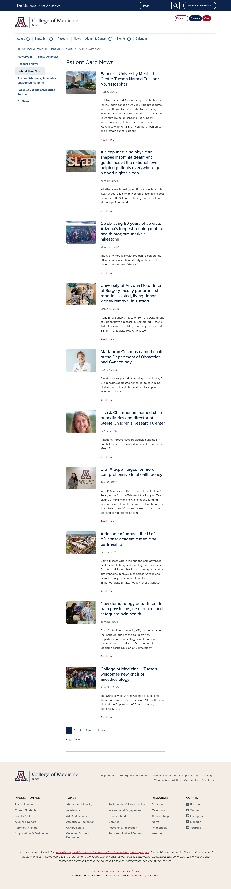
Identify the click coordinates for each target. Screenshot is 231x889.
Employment (108, 775)
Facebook (196, 804)
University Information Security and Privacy (115, 871)
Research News (28, 64)
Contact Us (191, 780)
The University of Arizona (144, 875)
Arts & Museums (76, 816)
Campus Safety (189, 775)
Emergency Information (134, 775)
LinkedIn (195, 822)
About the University (79, 804)
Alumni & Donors (96, 39)
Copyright (208, 775)
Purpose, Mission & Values (125, 833)
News (77, 39)
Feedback (208, 780)
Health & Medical (119, 816)
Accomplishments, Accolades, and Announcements (37, 80)
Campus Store (75, 827)
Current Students (25, 810)
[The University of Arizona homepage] (39, 5)
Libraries (113, 822)
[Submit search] (176, 5)
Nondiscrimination (164, 775)
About (21, 39)
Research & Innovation (122, 827)
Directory (181, 18)
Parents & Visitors (26, 827)
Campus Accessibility (167, 780)
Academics (73, 810)
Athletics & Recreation (80, 822)
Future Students (25, 804)
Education (41, 39)
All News (23, 101)
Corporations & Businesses (32, 833)
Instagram (196, 816)
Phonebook (159, 827)
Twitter (194, 810)
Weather (157, 833)
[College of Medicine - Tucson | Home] (47, 22)
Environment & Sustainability (126, 804)
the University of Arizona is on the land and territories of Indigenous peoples (102, 852)
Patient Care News (30, 71)
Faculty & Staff (24, 816)
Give (206, 18)
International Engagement (125, 810)
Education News (48, 56)
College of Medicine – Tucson (41, 48)
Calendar (141, 39)
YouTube (195, 827)
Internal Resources (198, 5)
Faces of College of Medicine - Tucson (37, 92)
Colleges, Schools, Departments (78, 835)
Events (121, 39)
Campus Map (160, 816)
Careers (195, 18)
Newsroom (25, 56)
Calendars (158, 810)
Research (63, 39)
